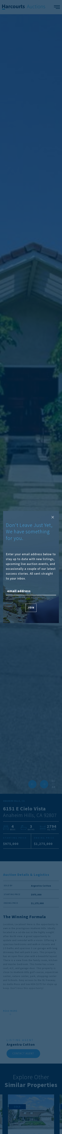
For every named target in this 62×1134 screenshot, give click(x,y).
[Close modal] (52, 517)
